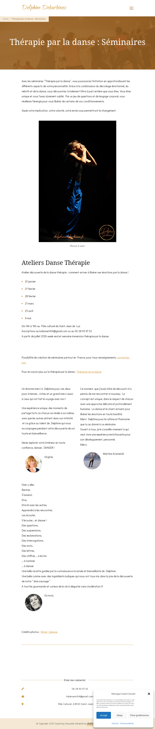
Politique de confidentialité (127, 723)
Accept (103, 715)
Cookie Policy (115, 723)
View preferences (139, 715)
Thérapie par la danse (88, 372)
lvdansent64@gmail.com (79, 696)
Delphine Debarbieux (44, 8)
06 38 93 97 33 (80, 688)
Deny (119, 715)
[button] (148, 693)
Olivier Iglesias (49, 632)
